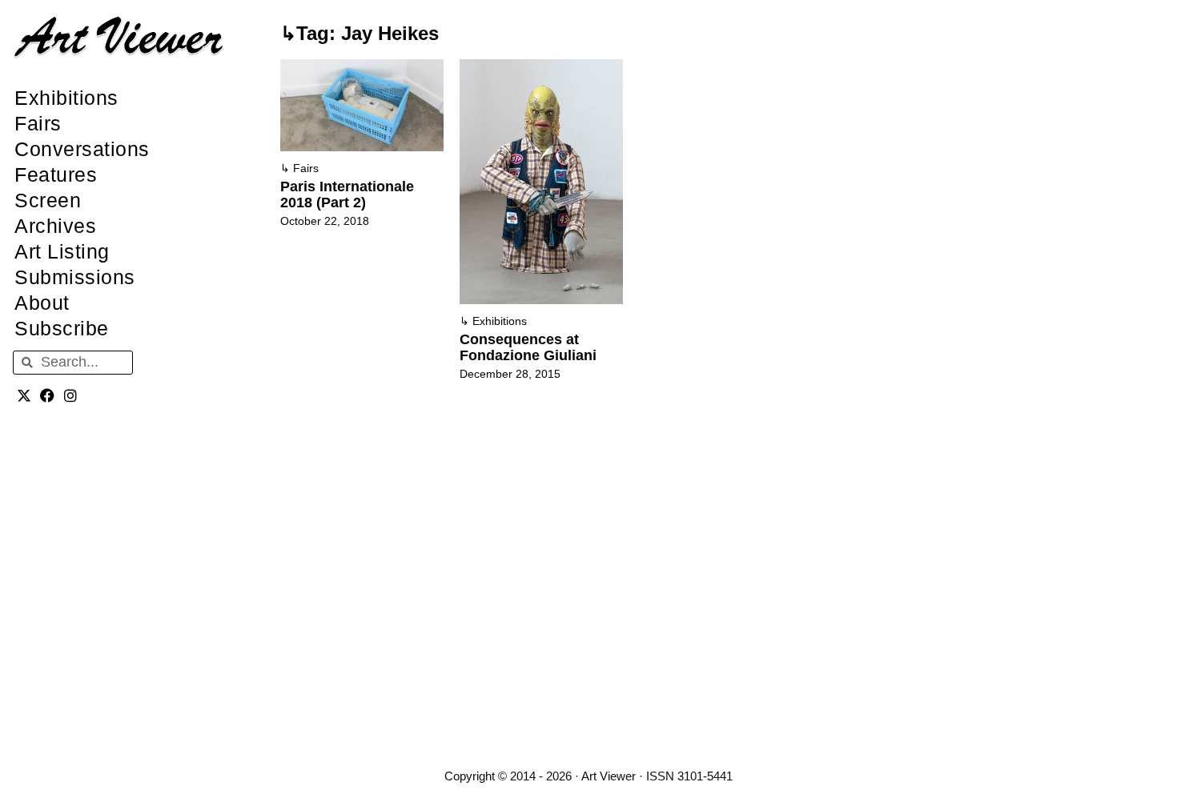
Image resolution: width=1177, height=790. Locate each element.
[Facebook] (47, 395)
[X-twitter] (24, 395)
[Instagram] (70, 395)
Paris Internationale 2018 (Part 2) (347, 194)
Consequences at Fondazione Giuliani (528, 347)
